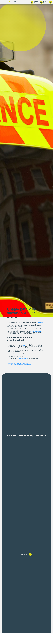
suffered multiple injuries (35, 331)
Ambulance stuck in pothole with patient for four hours (19, 364)
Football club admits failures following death (18, 363)
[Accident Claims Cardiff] (8, 2)
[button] (50, 2)
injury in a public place (23, 358)
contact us (19, 360)
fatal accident (25, 345)
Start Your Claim (45, 2)
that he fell (29, 330)
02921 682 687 (36, 2)
